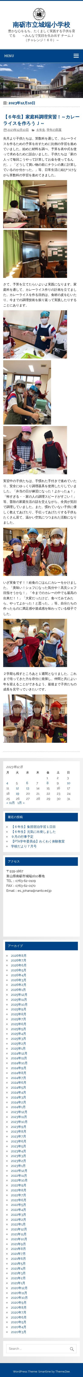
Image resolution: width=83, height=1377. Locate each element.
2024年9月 (18, 1068)
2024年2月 (18, 1102)
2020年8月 (19, 1307)
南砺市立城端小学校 (41, 24)
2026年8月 (19, 956)
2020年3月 (18, 1332)
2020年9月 (19, 1303)
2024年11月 (19, 1058)
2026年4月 (18, 975)
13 (27, 788)
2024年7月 (18, 1078)
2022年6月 (18, 1200)
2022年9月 (18, 1185)
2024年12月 (19, 1053)
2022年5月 (18, 1205)
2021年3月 (18, 1273)
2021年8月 (18, 1249)
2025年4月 (18, 1034)
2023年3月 (18, 1156)
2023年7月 (18, 1136)
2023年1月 (18, 1166)
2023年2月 (18, 1161)
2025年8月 (18, 1014)
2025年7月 (18, 1019)
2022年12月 (19, 1171)
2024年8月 (18, 1073)
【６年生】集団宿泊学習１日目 (33, 827)
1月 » (21, 803)
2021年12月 (19, 1229)
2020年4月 (18, 1327)
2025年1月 (18, 1048)
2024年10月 (19, 1063)
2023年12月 (19, 1112)
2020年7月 (18, 1312)
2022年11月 (19, 1176)
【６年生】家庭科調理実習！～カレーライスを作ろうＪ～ (41, 119)
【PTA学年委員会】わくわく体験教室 (38, 841)
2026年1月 (18, 990)
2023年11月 (19, 1117)
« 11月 (10, 803)
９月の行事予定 (22, 837)
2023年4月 (18, 1151)
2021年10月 (19, 1239)
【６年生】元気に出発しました (33, 832)
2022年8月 (18, 1190)
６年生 (40, 129)
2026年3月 (18, 980)
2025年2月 (18, 1044)
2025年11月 (19, 1000)
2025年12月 (19, 995)
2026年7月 (18, 960)
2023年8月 (18, 1131)
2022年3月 (18, 1215)
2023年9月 (18, 1127)
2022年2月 (18, 1220)
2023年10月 (19, 1122)
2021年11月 (19, 1234)
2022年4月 (18, 1210)
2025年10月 (19, 1004)
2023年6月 (18, 1141)
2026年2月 (18, 985)
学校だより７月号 (24, 846)
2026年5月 (18, 970)
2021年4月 (18, 1268)
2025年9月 (18, 1009)
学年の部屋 (54, 129)
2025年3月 (18, 1039)
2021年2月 (18, 1278)
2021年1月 (18, 1283)
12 (17, 788)
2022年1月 (18, 1224)
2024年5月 (18, 1087)
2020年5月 (18, 1322)
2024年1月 (18, 1107)
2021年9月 (18, 1244)
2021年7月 (18, 1254)
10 (68, 783)
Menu (9, 56)
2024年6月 (18, 1083)
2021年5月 (18, 1264)
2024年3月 (18, 1097)
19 (17, 793)
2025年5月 (18, 1029)
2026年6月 (19, 965)
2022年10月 (19, 1180)
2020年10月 (19, 1298)
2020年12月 (19, 1288)
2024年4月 (18, 1092)
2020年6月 (19, 1317)
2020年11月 (19, 1293)
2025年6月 (18, 1024)
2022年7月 (18, 1195)
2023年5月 (18, 1146)
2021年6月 (18, 1259)
